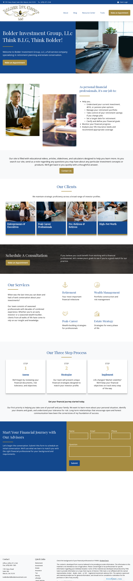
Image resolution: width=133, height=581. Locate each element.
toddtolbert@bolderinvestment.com (15, 577)
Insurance (38, 571)
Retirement (39, 563)
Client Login (124, 2)
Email (92, 431)
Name (71, 431)
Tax (36, 573)
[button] (65, 13)
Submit (74, 463)
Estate (37, 568)
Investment (39, 566)
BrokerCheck (104, 561)
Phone (114, 431)
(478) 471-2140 (46, 2)
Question (73, 444)
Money (37, 576)
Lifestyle (38, 578)
